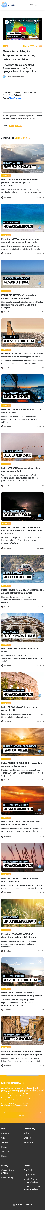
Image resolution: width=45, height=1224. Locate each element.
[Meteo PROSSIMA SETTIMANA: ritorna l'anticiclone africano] (22, 857)
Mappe (4, 1147)
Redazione (28, 1142)
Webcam (5, 1142)
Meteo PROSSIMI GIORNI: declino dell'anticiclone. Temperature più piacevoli (21, 994)
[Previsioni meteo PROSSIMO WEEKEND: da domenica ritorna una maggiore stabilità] (22, 333)
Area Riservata (24, 1204)
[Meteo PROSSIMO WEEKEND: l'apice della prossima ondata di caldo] (22, 742)
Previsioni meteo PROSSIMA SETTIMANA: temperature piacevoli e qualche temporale (21, 1053)
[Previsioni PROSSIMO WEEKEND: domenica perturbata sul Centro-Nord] (22, 913)
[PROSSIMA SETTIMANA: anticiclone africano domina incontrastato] (22, 274)
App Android (29, 1174)
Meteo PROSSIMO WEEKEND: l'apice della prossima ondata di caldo (21, 764)
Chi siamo (22, 1115)
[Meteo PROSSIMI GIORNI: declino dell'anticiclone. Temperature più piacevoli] (22, 972)
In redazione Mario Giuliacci (16, 76)
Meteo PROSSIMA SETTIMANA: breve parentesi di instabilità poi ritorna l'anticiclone (19, 182)
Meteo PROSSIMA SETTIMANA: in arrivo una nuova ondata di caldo (20, 823)
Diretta (4, 1156)
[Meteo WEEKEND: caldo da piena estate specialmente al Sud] (22, 447)
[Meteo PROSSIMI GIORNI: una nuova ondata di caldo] (22, 686)
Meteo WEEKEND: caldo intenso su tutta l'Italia (20, 650)
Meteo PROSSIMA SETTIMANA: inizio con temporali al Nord (21, 411)
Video (26, 1133)
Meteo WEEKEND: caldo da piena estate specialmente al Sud (20, 469)
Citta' (3, 1138)
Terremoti (5, 1151)
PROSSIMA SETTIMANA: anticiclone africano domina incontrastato (18, 296)
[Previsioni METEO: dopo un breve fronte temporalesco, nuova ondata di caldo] (22, 218)
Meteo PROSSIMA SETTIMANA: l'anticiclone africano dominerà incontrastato (22, 591)
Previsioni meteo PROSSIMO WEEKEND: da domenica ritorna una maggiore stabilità (22, 355)
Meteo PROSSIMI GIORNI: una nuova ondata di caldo (19, 708)
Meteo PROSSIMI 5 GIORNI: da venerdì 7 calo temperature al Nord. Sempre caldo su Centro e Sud (21, 530)
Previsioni (5, 1133)
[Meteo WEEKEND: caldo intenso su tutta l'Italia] (22, 627)
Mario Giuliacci (15, 98)
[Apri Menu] (42, 5)
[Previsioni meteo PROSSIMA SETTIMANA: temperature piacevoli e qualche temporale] (22, 1030)
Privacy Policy (7, 1177)
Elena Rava (7, 197)
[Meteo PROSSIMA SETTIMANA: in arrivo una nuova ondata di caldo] (22, 800)
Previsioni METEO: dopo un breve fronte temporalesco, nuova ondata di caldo (20, 240)
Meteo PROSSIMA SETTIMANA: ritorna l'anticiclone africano (19, 879)
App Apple (28, 1170)
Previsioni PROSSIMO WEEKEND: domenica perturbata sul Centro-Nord (19, 935)
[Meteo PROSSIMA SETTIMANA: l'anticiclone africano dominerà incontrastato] (22, 569)
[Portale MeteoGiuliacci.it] (8, 5)
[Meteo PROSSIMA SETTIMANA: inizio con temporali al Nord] (22, 388)
